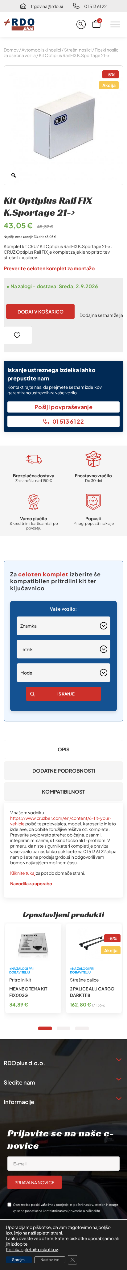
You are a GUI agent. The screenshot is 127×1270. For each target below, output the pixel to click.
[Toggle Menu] (115, 24)
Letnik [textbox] (26, 649)
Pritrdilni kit (20, 979)
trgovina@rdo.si (47, 6)
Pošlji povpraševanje (63, 406)
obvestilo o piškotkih (83, 1211)
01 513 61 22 (95, 6)
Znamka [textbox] (28, 626)
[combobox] (63, 625)
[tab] (63, 749)
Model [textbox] (26, 672)
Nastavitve (49, 1259)
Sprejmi (19, 1259)
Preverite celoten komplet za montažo (49, 268)
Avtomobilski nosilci (41, 49)
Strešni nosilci (78, 49)
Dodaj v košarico (40, 311)
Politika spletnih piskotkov (32, 1249)
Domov (11, 49)
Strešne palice (84, 979)
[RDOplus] (19, 24)
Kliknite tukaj (22, 873)
